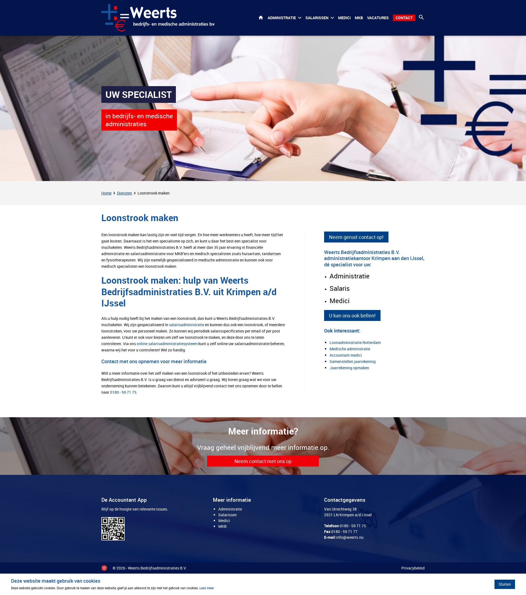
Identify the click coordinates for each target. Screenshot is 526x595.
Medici (344, 17)
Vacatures (378, 17)
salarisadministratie (186, 324)
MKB (359, 17)
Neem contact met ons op (263, 461)
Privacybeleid (413, 568)
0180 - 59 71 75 (123, 392)
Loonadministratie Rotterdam (355, 342)
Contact (404, 17)
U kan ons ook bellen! (352, 315)
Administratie (282, 17)
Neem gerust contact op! (356, 237)
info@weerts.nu (350, 537)
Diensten (124, 193)
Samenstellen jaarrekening (353, 361)
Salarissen (316, 17)
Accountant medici (346, 355)
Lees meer (206, 588)
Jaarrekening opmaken (349, 367)
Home (261, 18)
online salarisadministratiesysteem (167, 343)
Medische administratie (350, 348)
